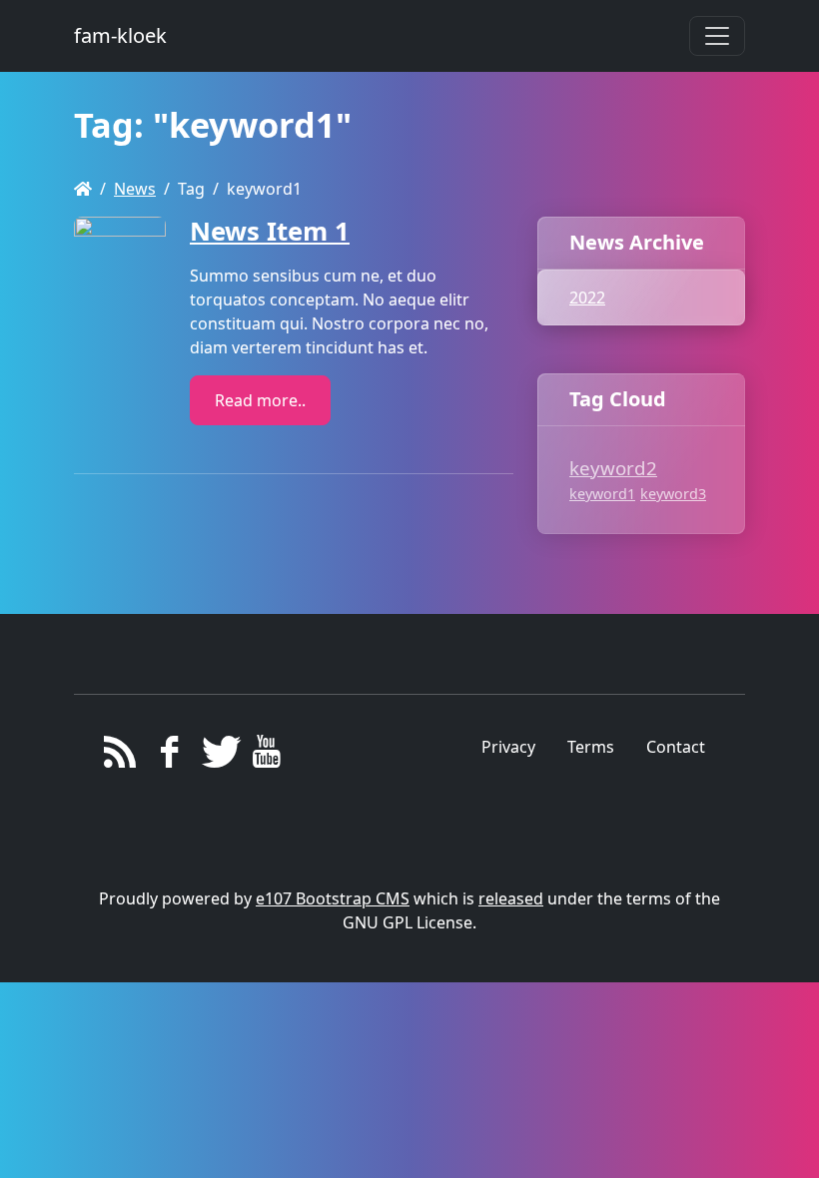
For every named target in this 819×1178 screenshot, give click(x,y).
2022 (587, 297)
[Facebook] (169, 757)
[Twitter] (218, 757)
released (510, 898)
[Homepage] (83, 189)
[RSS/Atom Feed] (120, 757)
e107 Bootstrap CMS (333, 898)
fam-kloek (120, 35)
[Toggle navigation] (717, 36)
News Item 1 (270, 231)
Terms (590, 747)
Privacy (508, 747)
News (135, 189)
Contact (675, 747)
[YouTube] (266, 757)
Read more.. (260, 400)
